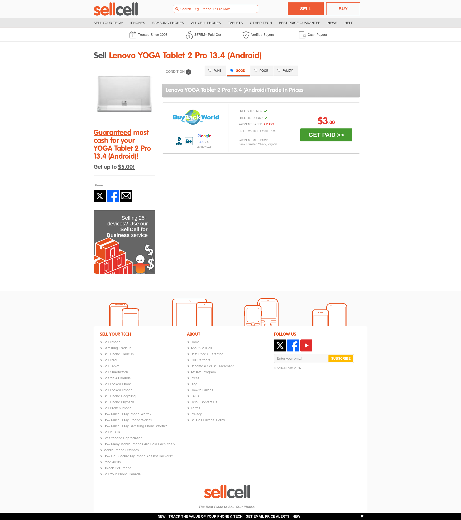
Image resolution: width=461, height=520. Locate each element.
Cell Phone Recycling (119, 396)
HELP (349, 23)
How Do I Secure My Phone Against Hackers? (138, 456)
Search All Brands (117, 378)
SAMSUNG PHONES (168, 23)
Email (126, 196)
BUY (343, 8)
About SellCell (201, 348)
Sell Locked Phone (117, 384)
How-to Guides (202, 390)
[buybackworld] (196, 117)
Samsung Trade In (117, 348)
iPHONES (137, 23)
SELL (305, 8)
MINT (217, 71)
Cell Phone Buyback (118, 402)
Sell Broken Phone (117, 408)
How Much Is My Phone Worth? (127, 414)
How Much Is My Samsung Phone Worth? (135, 426)
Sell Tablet (111, 366)
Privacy (196, 414)
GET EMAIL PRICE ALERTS (267, 516)
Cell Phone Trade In (118, 354)
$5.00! (126, 167)
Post (100, 196)
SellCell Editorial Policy (208, 420)
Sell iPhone (112, 342)
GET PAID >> (326, 135)
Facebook (113, 196)
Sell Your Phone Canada (122, 474)
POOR (264, 71)
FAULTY (288, 71)
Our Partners (200, 360)
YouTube (306, 345)
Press (195, 378)
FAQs (195, 396)
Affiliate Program (203, 372)
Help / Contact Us (204, 402)
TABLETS (235, 23)
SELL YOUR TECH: (108, 23)
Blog (194, 384)
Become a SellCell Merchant (212, 366)
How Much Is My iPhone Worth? (127, 420)
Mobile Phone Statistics (121, 450)
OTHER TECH (261, 23)
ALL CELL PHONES (206, 23)
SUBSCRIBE (341, 358)
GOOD (240, 71)
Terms (195, 408)
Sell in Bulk (111, 432)
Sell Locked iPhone (118, 390)
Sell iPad (110, 360)
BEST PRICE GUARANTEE (299, 23)
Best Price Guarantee (207, 354)
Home (195, 342)
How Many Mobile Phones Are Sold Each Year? (139, 444)
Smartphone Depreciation (122, 438)
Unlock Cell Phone (117, 468)
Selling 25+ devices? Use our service (127, 226)
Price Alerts (112, 462)
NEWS (332, 23)
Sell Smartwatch (115, 372)
